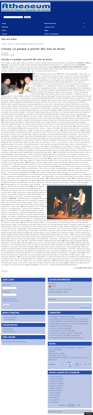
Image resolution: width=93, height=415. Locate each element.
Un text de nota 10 (56, 335)
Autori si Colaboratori (51, 34)
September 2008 (56, 379)
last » (71, 366)
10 (85, 364)
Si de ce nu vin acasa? (58, 333)
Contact (4, 34)
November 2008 (55, 383)
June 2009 (53, 400)
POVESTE (52, 352)
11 (89, 364)
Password (6, 292)
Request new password (10, 301)
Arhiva (4, 30)
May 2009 (53, 397)
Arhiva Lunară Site (11, 317)
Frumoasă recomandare (58, 338)
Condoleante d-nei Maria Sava (60, 319)
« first (69, 362)
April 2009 (53, 395)
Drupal (60, 411)
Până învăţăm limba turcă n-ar (60, 324)
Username (6, 285)
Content (10, 44)
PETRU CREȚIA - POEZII (57, 353)
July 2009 (53, 402)
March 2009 (54, 393)
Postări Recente (10, 319)
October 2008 (55, 381)
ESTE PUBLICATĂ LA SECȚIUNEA (61, 321)
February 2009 (55, 390)
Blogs (46, 30)
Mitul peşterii (54, 330)
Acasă (4, 23)
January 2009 (54, 388)
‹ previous (62, 405)
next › (79, 405)
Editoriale (5, 27)
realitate (53, 326)
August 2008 (54, 376)
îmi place (53, 328)
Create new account (9, 299)
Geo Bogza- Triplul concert (58, 356)
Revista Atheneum (49, 24)
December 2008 (55, 386)
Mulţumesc (54, 316)
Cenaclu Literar (48, 27)
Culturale (4, 271)
